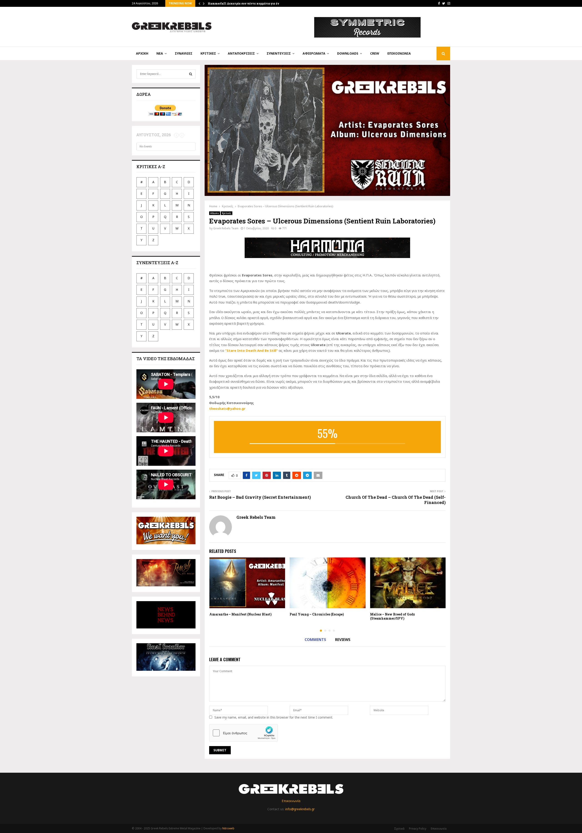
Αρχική (142, 53)
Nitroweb (228, 828)
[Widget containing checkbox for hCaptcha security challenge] (243, 733)
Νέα (159, 53)
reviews (342, 639)
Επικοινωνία (399, 53)
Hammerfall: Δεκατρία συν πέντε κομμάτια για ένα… (245, 3)
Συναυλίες (183, 53)
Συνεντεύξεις (279, 53)
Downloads (347, 53)
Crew (374, 53)
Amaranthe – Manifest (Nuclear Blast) (240, 614)
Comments (315, 639)
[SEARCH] (191, 73)
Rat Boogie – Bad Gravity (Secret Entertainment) (260, 497)
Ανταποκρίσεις (241, 53)
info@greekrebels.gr (300, 809)
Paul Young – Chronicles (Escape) (317, 614)
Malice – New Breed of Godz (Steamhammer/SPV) (392, 616)
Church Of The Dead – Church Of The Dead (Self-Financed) (396, 499)
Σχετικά (399, 828)
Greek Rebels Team (225, 228)
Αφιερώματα (314, 53)
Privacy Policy (417, 828)
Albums (214, 213)
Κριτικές (208, 53)
